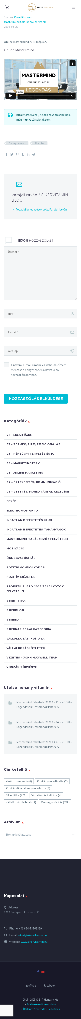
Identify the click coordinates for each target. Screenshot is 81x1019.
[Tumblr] (22, 154)
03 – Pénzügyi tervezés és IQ (30, 453)
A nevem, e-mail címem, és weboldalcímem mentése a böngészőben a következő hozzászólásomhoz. (38, 370)
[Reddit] (33, 154)
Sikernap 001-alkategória (28, 629)
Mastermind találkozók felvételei (25, 22)
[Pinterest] (17, 154)
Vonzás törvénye (21, 667)
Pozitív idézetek (20, 577)
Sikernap (14, 619)
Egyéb (11, 501)
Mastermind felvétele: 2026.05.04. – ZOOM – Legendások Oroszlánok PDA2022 (44, 724)
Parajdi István (22, 17)
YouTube (31, 985)
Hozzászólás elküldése (36, 399)
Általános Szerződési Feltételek (41, 1009)
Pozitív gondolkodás (25, 567)
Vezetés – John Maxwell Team (32, 657)
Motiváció (15, 548)
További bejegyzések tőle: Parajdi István (41, 209)
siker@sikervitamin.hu (32, 935)
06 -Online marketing (24, 472)
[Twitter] (11, 154)
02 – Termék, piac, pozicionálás (33, 444)
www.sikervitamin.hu (34, 942)
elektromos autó (19, 781)
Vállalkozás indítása (25, 638)
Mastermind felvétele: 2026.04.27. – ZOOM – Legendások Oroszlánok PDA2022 (44, 744)
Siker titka (39, 143)
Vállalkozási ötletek (25, 648)
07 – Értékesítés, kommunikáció (33, 482)
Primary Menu (73, 8)
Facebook (49, 985)
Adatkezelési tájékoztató (41, 1004)
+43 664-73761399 (30, 928)
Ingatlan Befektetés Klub (29, 520)
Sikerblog (15, 610)
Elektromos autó (22, 510)
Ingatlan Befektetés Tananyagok (36, 529)
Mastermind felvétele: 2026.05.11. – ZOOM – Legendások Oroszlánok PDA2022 (44, 704)
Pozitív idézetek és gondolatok (28, 788)
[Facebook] (6, 154)
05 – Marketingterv (23, 463)
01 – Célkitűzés (19, 434)
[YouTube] (42, 971)
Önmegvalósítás (17, 143)
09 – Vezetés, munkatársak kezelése (37, 491)
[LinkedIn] (28, 154)
